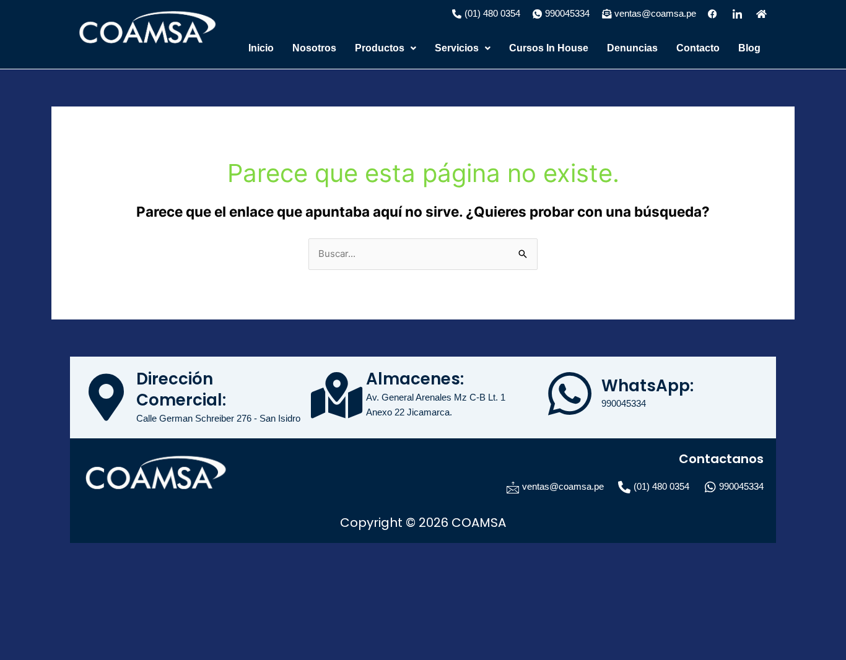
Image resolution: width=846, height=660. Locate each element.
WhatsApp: (647, 386)
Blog (749, 48)
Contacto (698, 48)
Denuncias (632, 48)
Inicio (261, 48)
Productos (379, 48)
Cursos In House (548, 48)
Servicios (457, 48)
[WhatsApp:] (570, 394)
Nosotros (314, 48)
